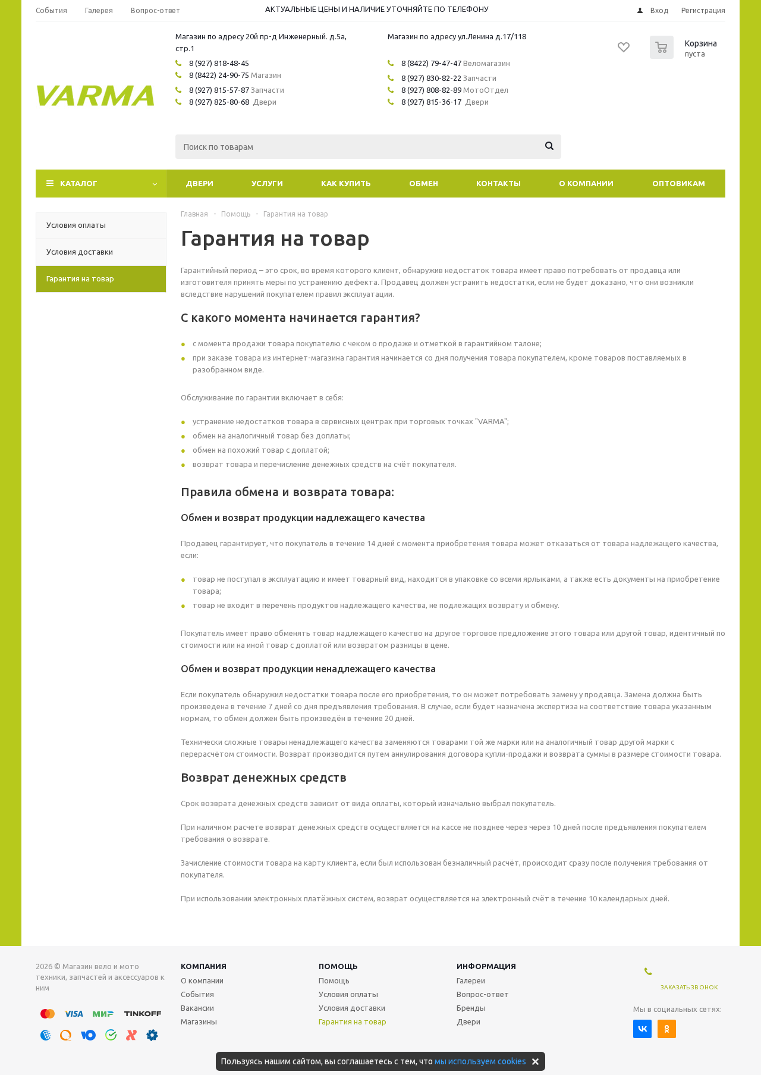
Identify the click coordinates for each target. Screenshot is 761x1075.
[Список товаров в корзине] (685, 55)
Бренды (471, 1008)
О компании (586, 183)
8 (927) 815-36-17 (431, 102)
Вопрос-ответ (483, 994)
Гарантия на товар (352, 1021)
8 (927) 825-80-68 (219, 102)
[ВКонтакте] (642, 1029)
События (197, 994)
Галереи (471, 980)
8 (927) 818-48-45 (219, 63)
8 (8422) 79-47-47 (431, 63)
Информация (486, 966)
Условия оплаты (348, 994)
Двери (199, 183)
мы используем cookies (480, 1061)
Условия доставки (352, 1008)
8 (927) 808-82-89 (431, 90)
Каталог (79, 183)
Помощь (338, 966)
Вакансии (197, 1008)
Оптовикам (678, 183)
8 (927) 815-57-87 (219, 90)
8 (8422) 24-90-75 (219, 75)
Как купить (346, 183)
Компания (204, 966)
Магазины (199, 1021)
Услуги (267, 183)
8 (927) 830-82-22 (431, 78)
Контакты (498, 183)
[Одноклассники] (667, 1029)
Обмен (423, 183)
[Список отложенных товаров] (624, 51)
